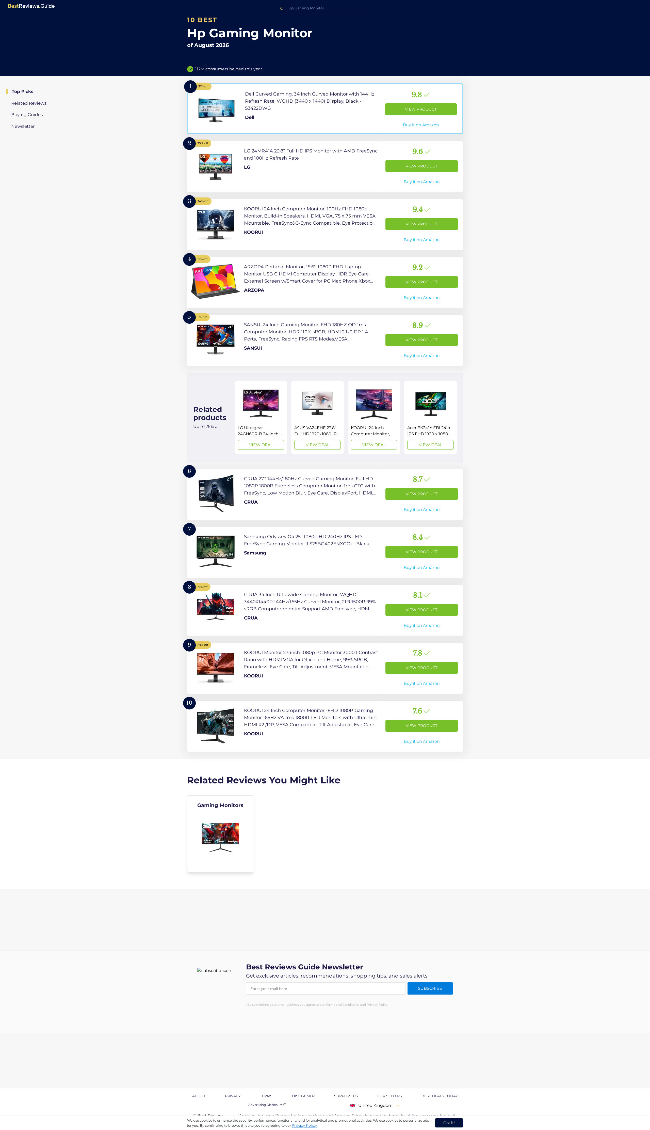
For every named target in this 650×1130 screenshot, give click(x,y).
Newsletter (23, 126)
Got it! (449, 1122)
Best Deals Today (439, 1096)
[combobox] (325, 8)
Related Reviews (28, 103)
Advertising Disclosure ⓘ (267, 1105)
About (198, 1096)
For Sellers (389, 1096)
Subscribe (430, 988)
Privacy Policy (304, 1125)
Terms (266, 1096)
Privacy (233, 1096)
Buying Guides (27, 114)
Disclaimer (303, 1096)
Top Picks (22, 91)
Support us (346, 1096)
